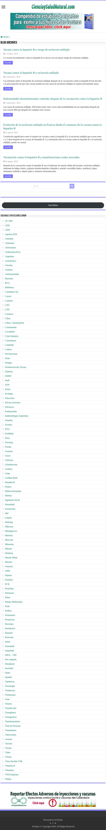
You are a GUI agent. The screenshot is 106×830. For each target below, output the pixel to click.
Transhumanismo (12, 721)
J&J (6, 513)
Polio (7, 606)
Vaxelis (8, 748)
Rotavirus (9, 637)
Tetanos (8, 704)
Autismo (9, 270)
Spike (7, 673)
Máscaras (9, 526)
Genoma (9, 451)
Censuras (9, 314)
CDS (7, 309)
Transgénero (10, 712)
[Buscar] (72, 186)
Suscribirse (53, 205)
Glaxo (7, 456)
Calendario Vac (11, 292)
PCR (7, 584)
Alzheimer (9, 243)
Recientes (9, 624)
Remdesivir (10, 628)
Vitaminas (9, 770)
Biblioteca (9, 287)
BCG (7, 283)
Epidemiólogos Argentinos (16, 416)
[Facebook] (53, 823)
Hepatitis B (10, 482)
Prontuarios (10, 615)
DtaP (7, 380)
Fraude (8, 447)
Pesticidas (9, 588)
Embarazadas (11, 411)
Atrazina (9, 265)
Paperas (8, 575)
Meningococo (11, 531)
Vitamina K (10, 766)
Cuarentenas (10, 340)
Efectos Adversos (12, 402)
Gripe (7, 473)
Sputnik (8, 677)
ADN (7, 230)
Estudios (9, 420)
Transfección (10, 708)
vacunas (8, 739)
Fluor (7, 438)
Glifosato (9, 460)
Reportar (9, 633)
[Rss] (50, 823)
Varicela (8, 743)
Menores (9, 535)
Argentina (9, 256)
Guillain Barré (11, 478)
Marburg (9, 522)
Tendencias (10, 690)
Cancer (8, 296)
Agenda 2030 (11, 234)
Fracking (9, 442)
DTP (7, 385)
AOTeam (58, 820)
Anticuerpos (10, 247)
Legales (8, 518)
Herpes (8, 487)
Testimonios (10, 695)
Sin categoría (10, 659)
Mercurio (9, 540)
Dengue (8, 363)
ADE (7, 225)
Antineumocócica (12, 252)
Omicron (9, 566)
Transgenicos (11, 717)
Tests (7, 699)
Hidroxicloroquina (13, 491)
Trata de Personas (12, 726)
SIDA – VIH (10, 655)
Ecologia (9, 394)
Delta (7, 358)
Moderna (9, 553)
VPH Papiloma (11, 774)
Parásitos (9, 580)
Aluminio (9, 238)
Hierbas (8, 495)
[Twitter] (55, 823)
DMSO (8, 376)
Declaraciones (11, 354)
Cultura (8, 349)
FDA (7, 429)
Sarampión (9, 646)
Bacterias (9, 278)
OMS (7, 571)
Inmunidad (9, 504)
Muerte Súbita (11, 557)
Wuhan (8, 779)
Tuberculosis (10, 735)
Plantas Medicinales (13, 602)
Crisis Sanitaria (11, 336)
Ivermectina (10, 509)
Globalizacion (11, 464)
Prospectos (9, 619)
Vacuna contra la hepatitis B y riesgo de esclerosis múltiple (36, 49)
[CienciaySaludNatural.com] (53, 6)
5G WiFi (9, 221)
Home (6, 37)
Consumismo (11, 327)
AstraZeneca (10, 261)
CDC (7, 305)
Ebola (7, 389)
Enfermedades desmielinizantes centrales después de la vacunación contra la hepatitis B (52, 98)
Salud (7, 642)
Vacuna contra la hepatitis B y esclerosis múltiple (31, 72)
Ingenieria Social (12, 500)
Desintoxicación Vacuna (15, 367)
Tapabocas (9, 681)
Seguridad (9, 650)
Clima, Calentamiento (14, 323)
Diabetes (9, 371)
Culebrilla (9, 345)
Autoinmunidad (12, 274)
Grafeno (8, 469)
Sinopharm (10, 664)
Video (7, 752)
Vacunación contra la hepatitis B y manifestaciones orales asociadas (41, 157)
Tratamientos (10, 730)
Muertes (8, 562)
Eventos (8, 425)
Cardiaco (9, 301)
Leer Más (8, 63)
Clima (7, 318)
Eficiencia (9, 407)
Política (8, 611)
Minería (8, 549)
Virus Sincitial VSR (13, 761)
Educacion (9, 398)
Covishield (9, 332)
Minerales (9, 544)
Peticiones (9, 593)
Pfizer (7, 597)
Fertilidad (9, 433)
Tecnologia (10, 686)
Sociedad (9, 668)
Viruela (8, 757)
